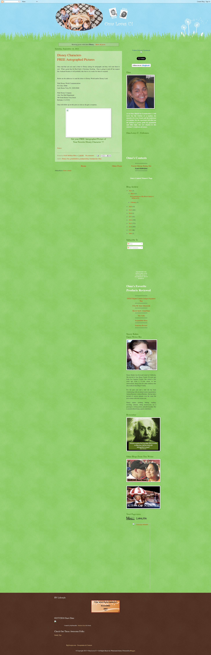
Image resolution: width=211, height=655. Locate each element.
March (133, 193)
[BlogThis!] (104, 156)
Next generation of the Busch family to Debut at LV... (142, 197)
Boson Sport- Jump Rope (141, 311)
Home (83, 166)
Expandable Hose (141, 320)
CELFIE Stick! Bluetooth (141, 306)
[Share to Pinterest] (110, 156)
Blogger (132, 651)
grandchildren (74, 159)
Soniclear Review (141, 325)
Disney (64, 159)
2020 (130, 207)
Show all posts (100, 44)
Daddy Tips (57, 635)
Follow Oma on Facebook (141, 50)
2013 (130, 230)
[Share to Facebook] (108, 156)
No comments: (90, 155)
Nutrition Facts (81, 625)
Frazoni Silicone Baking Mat (141, 166)
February (134, 202)
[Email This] (102, 156)
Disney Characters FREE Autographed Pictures (76, 57)
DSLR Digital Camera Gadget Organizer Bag (141, 299)
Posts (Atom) (67, 170)
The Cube (141, 315)
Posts (131, 244)
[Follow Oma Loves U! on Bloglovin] (141, 66)
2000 (130, 233)
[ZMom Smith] (141, 53)
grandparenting (84, 159)
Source (59, 148)
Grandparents (93, 159)
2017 (130, 217)
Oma (99, 159)
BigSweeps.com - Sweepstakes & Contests (79, 645)
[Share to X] (106, 156)
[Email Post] (97, 155)
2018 (130, 213)
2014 (130, 227)
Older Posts (117, 166)
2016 (130, 220)
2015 (130, 223)
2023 (130, 191)
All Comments (133, 248)
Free (68, 159)
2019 (130, 210)
